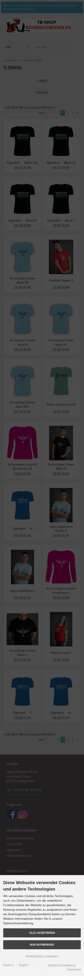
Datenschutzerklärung (61, 965)
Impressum (74, 969)
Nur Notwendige (42, 944)
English (23, 965)
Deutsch (8, 965)
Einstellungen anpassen (42, 956)
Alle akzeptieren (42, 932)
